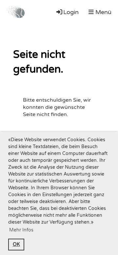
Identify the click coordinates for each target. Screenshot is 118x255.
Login (71, 12)
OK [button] (16, 244)
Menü (102, 12)
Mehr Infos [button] (21, 230)
